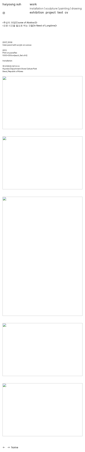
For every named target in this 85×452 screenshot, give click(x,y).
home (14, 447)
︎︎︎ (8, 447)
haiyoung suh (11, 4)
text (60, 13)
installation (37, 8)
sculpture (51, 8)
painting (64, 8)
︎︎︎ (3, 447)
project (51, 13)
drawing (76, 8)
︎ (3, 13)
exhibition (37, 13)
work (33, 4)
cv (66, 13)
